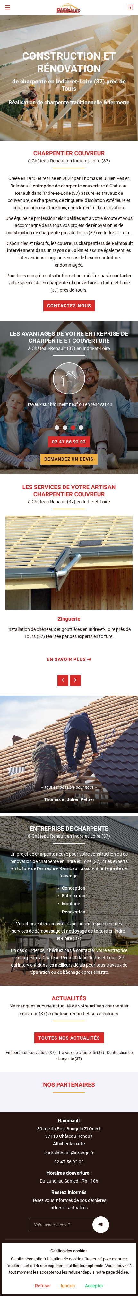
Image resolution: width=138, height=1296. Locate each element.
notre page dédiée (112, 1272)
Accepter (94, 1285)
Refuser (43, 1285)
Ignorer (68, 1285)
